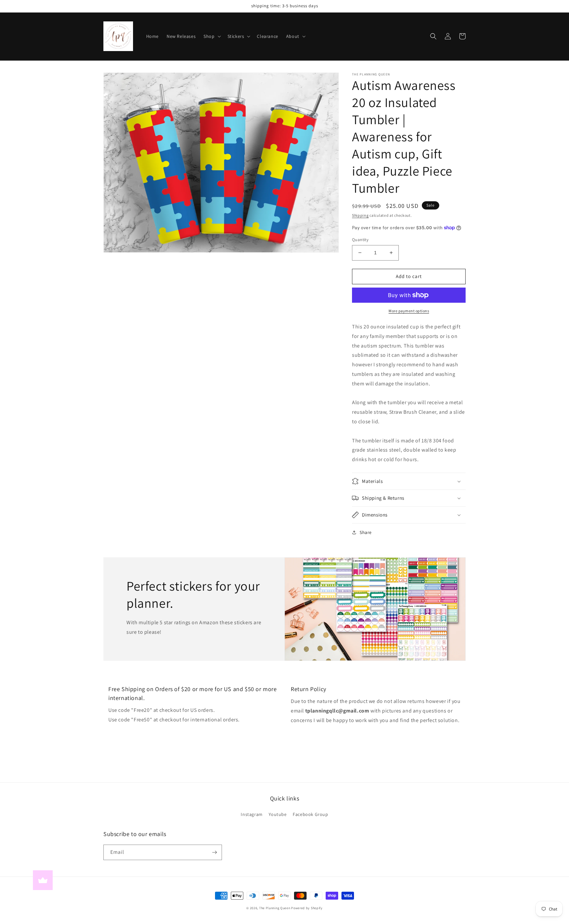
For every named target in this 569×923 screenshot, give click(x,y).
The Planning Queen (274, 908)
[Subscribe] (214, 852)
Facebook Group (310, 814)
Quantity (360, 239)
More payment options (409, 310)
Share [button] (366, 532)
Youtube (277, 814)
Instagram (251, 814)
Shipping (360, 215)
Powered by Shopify (307, 908)
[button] (211, 36)
